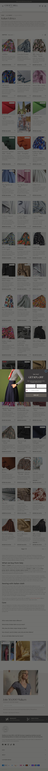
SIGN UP (36, 395)
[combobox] (28, 390)
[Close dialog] (46, 371)
